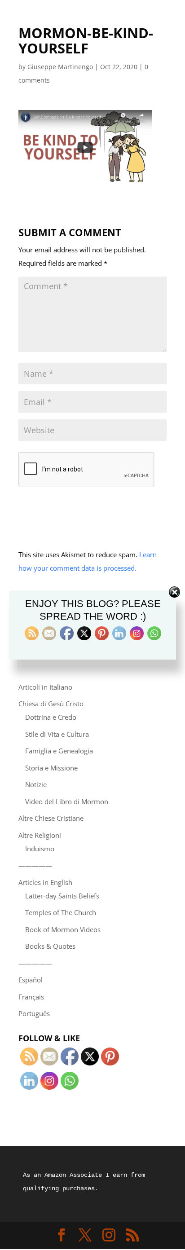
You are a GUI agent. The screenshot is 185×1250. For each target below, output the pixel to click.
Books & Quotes (50, 946)
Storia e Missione (51, 767)
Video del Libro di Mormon (66, 801)
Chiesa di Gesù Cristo (51, 703)
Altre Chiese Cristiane (51, 818)
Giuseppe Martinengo (60, 66)
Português (34, 1013)
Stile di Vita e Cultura (57, 734)
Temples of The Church (60, 912)
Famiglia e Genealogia (59, 750)
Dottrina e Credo (50, 717)
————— (35, 865)
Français (31, 996)
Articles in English (45, 882)
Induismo (39, 848)
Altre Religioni (39, 835)
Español (30, 979)
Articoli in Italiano (45, 686)
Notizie (36, 784)
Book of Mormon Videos (63, 929)
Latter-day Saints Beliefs (62, 895)
